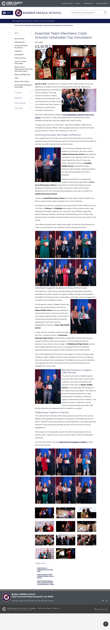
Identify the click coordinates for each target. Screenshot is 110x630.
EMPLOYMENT (102, 3)
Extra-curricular (20, 103)
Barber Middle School (42, 12)
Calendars (18, 51)
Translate (88, 3)
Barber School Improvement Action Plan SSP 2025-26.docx (24, 69)
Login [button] (77, 3)
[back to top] (105, 624)
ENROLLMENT (67, 3)
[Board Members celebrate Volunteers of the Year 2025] (65, 540)
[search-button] (105, 12)
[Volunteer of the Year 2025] (65, 526)
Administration (20, 42)
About (17, 33)
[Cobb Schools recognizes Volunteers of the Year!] (44, 513)
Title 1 (17, 78)
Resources (18, 98)
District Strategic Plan (22, 74)
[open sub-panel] (30, 33)
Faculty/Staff (19, 54)
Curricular (18, 93)
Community (19, 108)
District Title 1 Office (22, 81)
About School (19, 38)
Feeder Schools (20, 58)
